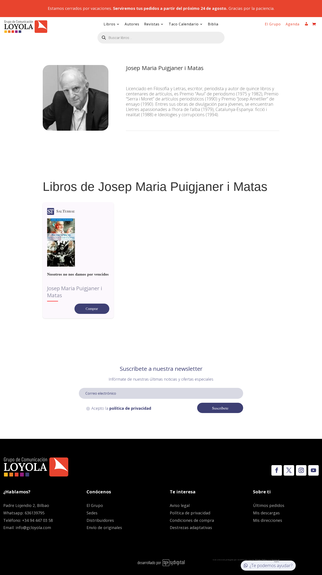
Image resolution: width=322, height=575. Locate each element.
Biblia (213, 24)
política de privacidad (130, 408)
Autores (132, 24)
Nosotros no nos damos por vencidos (78, 274)
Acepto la (121, 408)
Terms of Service (273, 560)
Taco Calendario (184, 24)
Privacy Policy (261, 559)
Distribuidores (100, 520)
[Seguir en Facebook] (276, 470)
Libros (109, 24)
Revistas (151, 24)
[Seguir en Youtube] (313, 470)
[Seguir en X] (289, 470)
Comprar (92, 309)
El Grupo (273, 24)
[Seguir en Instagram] (301, 470)
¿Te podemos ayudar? (271, 565)
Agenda (292, 24)
